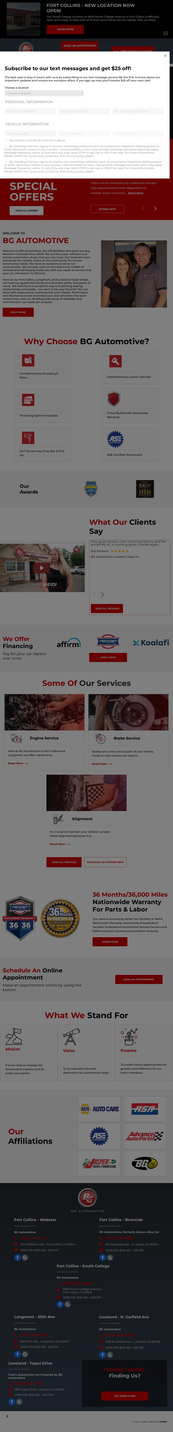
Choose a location (17, 87)
